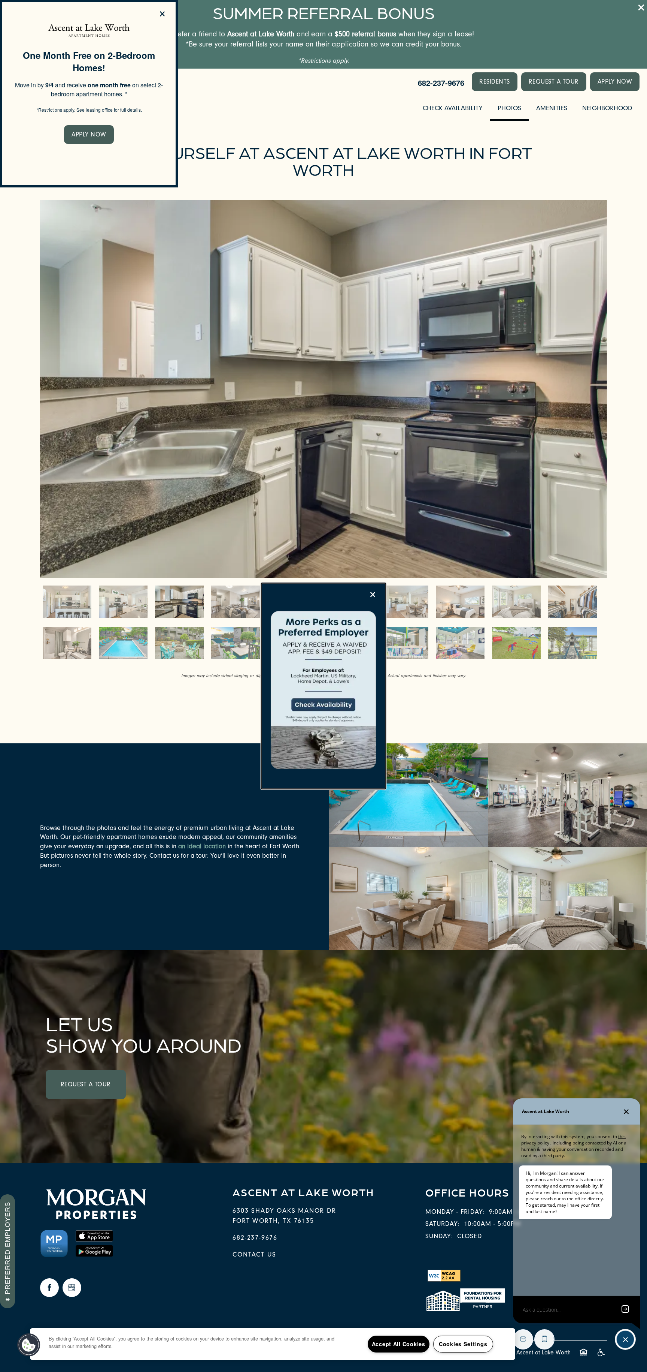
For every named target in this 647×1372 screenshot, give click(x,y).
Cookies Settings (463, 1344)
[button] (89, 134)
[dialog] (89, 93)
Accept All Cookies (398, 1344)
